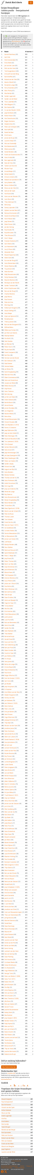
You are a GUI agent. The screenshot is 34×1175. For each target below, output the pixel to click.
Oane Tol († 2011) (9, 979)
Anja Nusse (7, 388)
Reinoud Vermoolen (10, 213)
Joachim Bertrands (10, 1051)
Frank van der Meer (7, 1144)
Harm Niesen (8, 219)
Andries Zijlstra (9, 790)
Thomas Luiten (9, 517)
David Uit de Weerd (10, 216)
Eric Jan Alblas (8, 792)
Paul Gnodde (8, 859)
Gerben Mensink (9, 447)
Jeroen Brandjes (9, 408)
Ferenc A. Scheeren (10, 427)
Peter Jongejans (9, 767)
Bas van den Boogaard (11, 324)
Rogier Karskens (9, 121)
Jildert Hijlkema (9, 781)
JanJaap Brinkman (10, 720)
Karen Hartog (8, 948)
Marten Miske (8, 414)
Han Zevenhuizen (9, 118)
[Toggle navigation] (30, 2)
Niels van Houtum (7, 1135)
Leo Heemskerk (9, 246)
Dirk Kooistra (8, 959)
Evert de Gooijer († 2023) (11, 678)
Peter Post (7, 826)
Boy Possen (8, 756)
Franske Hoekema (10, 241)
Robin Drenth (8, 1032)
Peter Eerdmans (9, 731)
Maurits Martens (9, 280)
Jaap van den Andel (10, 433)
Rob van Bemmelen (10, 622)
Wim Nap (7, 305)
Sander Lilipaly (8, 464)
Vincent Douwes (9, 422)
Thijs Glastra (8, 867)
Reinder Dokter (9, 1021)
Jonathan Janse (9, 728)
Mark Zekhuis (8, 706)
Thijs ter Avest (8, 1049)
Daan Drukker (8, 597)
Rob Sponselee (6, 1132)
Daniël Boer (8, 923)
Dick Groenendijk (9, 60)
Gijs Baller (7, 817)
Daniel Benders (9, 152)
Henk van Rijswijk (9, 600)
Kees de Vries (8, 163)
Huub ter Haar (8, 653)
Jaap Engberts (5, 1149)
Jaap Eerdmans (9, 113)
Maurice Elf (7, 932)
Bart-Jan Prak (8, 647)
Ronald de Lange (9, 85)
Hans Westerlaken (10, 263)
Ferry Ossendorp (9, 88)
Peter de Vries (8, 302)
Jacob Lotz (7, 898)
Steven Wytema (9, 266)
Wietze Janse (8, 149)
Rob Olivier (7, 815)
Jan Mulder (7, 684)
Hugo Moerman (9, 717)
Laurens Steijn (8, 141)
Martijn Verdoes (9, 475)
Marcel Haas (8, 572)
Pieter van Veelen (9, 461)
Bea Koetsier (8, 1015)
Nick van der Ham (9, 68)
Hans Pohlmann (9, 480)
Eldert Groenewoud (10, 377)
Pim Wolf (7, 338)
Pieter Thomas (9, 561)
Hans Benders (8, 472)
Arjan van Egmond (10, 316)
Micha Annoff (8, 1046)
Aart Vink (7, 57)
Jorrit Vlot (7, 806)
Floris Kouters (8, 996)
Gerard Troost (8, 1007)
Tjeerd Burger (5, 1127)
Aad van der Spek (9, 191)
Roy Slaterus (8, 494)
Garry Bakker (8, 182)
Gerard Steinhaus (9, 54)
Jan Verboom (8, 759)
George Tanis (8, 973)
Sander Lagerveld (9, 96)
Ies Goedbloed (8, 528)
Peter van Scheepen (10, 127)
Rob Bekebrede (9, 146)
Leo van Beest (8, 773)
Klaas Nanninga (9, 926)
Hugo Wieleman (9, 971)
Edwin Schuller (8, 650)
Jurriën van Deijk (9, 397)
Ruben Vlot (7, 982)
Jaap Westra (8, 297)
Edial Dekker (8, 363)
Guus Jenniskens (9, 742)
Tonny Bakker (8, 606)
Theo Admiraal (9, 202)
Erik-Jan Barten (9, 712)
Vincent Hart (8, 466)
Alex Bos (7, 608)
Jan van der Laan (9, 65)
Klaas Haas (7, 834)
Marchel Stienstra (9, 920)
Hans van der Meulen (11, 196)
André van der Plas (10, 751)
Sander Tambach (9, 285)
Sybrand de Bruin (9, 734)
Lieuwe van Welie (9, 383)
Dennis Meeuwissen (10, 533)
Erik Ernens (8, 135)
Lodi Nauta (7, 542)
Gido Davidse (8, 341)
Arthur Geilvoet (6, 1110)
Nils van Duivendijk (10, 143)
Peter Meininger (9, 436)
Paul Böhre (7, 586)
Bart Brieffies (8, 77)
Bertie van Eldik (9, 945)
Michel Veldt (8, 174)
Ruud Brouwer (8, 233)
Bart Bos (7, 355)
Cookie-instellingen (19, 1168)
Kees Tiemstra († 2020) (11, 998)
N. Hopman (7, 689)
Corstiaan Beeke (9, 962)
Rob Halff (7, 129)
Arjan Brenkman (9, 567)
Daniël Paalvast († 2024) (11, 739)
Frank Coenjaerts (9, 352)
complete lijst (11, 1073)
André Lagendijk (6, 1116)
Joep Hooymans (9, 686)
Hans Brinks (8, 770)
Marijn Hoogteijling (10, 500)
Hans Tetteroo (9, 391)
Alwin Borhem (8, 272)
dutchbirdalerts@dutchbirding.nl (9, 1166)
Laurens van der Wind (8, 1152)
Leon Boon (7, 199)
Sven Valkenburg (9, 645)
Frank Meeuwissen (10, 614)
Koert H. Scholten (9, 784)
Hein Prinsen (8, 714)
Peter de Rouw (8, 514)
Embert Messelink (10, 876)
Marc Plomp (8, 90)
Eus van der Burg (9, 260)
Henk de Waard (9, 879)
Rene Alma (7, 416)
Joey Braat (7, 558)
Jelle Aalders (8, 820)
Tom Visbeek (8, 519)
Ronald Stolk (8, 884)
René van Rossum (9, 550)
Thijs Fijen (7, 723)
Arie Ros (4, 1118)
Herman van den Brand (11, 358)
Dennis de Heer (9, 906)
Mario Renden (8, 503)
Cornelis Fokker (9, 531)
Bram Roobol (8, 851)
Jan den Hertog (9, 227)
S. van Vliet (7, 904)
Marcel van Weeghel (7, 1146)
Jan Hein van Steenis (10, 333)
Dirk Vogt (7, 486)
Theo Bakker (8, 634)
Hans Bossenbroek (10, 497)
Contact (22, 1166)
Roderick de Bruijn (10, 1054)
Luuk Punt (7, 620)
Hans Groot (8, 450)
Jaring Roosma (9, 918)
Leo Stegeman (8, 411)
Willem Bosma (8, 386)
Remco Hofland (9, 185)
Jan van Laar (8, 745)
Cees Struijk (8, 595)
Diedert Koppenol (9, 695)
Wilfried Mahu (8, 327)
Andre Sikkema (9, 400)
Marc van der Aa (9, 812)
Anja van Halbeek (9, 798)
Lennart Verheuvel (10, 748)
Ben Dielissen (8, 361)
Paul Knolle (7, 230)
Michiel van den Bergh (8, 1130)
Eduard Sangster (6, 1099)
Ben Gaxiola (8, 107)
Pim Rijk (6, 987)
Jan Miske (7, 369)
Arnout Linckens (9, 177)
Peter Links (7, 709)
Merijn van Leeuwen (10, 890)
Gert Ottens (8, 244)
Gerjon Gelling (8, 310)
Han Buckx (7, 194)
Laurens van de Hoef (10, 1037)
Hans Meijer (8, 313)
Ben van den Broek (10, 873)
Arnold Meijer (8, 171)
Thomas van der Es (10, 478)
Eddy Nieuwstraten (10, 274)
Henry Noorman (9, 801)
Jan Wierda (7, 344)
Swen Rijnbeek (8, 631)
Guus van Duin (9, 642)
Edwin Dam (7, 258)
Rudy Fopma (8, 1023)
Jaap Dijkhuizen (9, 430)
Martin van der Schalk (11, 511)
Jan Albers (7, 840)
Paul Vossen (8, 299)
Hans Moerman (9, 778)
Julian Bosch (8, 823)
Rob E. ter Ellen (9, 564)
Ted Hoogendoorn (10, 71)
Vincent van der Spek (7, 1107)
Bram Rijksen (8, 845)
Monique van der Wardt (11, 283)
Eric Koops (7, 659)
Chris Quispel (8, 444)
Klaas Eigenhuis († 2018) (11, 508)
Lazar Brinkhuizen (10, 854)
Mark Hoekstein (9, 870)
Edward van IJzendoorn (11, 180)
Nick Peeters (8, 1035)
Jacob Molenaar (9, 569)
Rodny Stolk (8, 1012)
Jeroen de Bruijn (9, 138)
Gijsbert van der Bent (11, 210)
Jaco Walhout (8, 656)
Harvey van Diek (9, 698)
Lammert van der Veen (11, 951)
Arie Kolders (5, 1121)
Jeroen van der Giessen (11, 803)
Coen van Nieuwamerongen (13, 912)
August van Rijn (9, 469)
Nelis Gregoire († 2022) (11, 865)
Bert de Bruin (8, 592)
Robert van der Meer (7, 1138)
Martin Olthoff (8, 82)
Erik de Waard (8, 667)
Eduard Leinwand (9, 837)
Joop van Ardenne (10, 489)
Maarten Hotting (9, 856)
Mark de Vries (8, 375)
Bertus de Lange (9, 664)
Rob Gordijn (5, 1124)
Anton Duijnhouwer (10, 288)
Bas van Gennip (9, 954)
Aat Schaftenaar (9, 828)
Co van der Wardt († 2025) (12, 110)
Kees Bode (7, 937)
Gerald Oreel (8, 639)
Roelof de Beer (9, 132)
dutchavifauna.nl (16, 41)
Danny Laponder (9, 207)
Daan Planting (8, 957)
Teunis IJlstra (8, 1040)
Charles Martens (9, 294)
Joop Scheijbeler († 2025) (12, 887)
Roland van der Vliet (10, 79)
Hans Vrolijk (8, 157)
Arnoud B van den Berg (11, 74)
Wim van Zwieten (6, 1141)
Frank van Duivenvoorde (12, 155)
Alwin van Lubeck (9, 737)
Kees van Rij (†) (9, 1026)
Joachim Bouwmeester (11, 1010)
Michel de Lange (9, 492)
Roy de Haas (8, 349)
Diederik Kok (8, 124)
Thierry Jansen (9, 322)
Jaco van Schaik (9, 1029)
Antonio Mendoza (10, 578)
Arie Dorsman (8, 893)
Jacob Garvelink (9, 895)
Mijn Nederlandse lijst (9, 1067)
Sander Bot (7, 628)
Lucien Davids (8, 764)
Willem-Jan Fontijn (10, 330)
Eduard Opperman (10, 255)
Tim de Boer (8, 505)
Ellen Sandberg (9, 809)
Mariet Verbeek (9, 842)
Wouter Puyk (8, 168)
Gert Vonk (7, 681)
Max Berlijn (7, 93)
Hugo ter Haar (8, 603)
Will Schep (7, 205)
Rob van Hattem (9, 1004)
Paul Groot (7, 673)
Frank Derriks (8, 522)
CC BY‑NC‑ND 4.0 (16, 1161)
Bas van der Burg (9, 291)
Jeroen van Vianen (10, 539)
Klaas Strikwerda (9, 670)
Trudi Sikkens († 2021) (11, 795)
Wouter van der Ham (10, 725)
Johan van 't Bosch (10, 583)
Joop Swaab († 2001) (10, 1018)
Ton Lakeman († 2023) (11, 441)
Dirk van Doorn (9, 993)
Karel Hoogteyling (10, 372)
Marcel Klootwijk (9, 929)
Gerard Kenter (8, 405)
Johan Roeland (8, 934)
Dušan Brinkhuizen (10, 965)
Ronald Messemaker (10, 419)
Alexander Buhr (9, 252)
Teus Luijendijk (9, 102)
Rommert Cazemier (10, 862)
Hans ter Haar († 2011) (11, 525)
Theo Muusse (8, 235)
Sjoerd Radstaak (9, 553)
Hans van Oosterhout (11, 380)
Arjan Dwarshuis (9, 848)
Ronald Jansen (8, 319)
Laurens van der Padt (11, 940)
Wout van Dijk (5, 1113)
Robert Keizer (8, 116)
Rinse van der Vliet (10, 188)
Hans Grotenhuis (9, 831)
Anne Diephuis (9, 990)
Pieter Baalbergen (10, 458)
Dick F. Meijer (8, 238)
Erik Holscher (8, 611)
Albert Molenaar (9, 589)
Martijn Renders (9, 544)
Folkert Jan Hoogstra (10, 308)
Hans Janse (7, 661)
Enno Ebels (7, 63)
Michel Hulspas (9, 776)
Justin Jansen (8, 617)
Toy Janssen (8, 269)
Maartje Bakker (9, 336)
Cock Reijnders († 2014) (11, 425)
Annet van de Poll (9, 943)
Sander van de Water (10, 99)
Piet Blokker (8, 1043)
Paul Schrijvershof (7, 1102)
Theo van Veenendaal (11, 915)
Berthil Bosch (8, 402)
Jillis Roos (7, 1001)
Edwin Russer (8, 224)
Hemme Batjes (8, 366)
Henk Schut (8, 625)
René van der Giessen (11, 881)
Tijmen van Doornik (10, 166)
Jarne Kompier (8, 984)
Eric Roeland (8, 968)
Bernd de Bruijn (9, 636)
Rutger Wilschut (9, 675)
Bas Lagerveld (8, 160)
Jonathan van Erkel (10, 909)
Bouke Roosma (9, 753)
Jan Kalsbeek (8, 700)
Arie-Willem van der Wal (11, 692)
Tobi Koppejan (9, 575)
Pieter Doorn (8, 347)
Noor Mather (8, 547)
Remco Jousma (9, 787)
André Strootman (9, 483)
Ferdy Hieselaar (9, 277)
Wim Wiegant (8, 104)
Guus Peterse (8, 581)
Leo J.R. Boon (8, 249)
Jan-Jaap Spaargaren (10, 455)
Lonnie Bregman (9, 762)
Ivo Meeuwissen (9, 536)
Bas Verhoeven (6, 1105)
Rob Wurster (8, 901)
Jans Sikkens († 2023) (10, 703)
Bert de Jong (8, 394)
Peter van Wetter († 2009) (12, 976)
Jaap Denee (8, 221)
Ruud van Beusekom (10, 439)
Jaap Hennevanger (10, 453)
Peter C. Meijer (9, 556)
